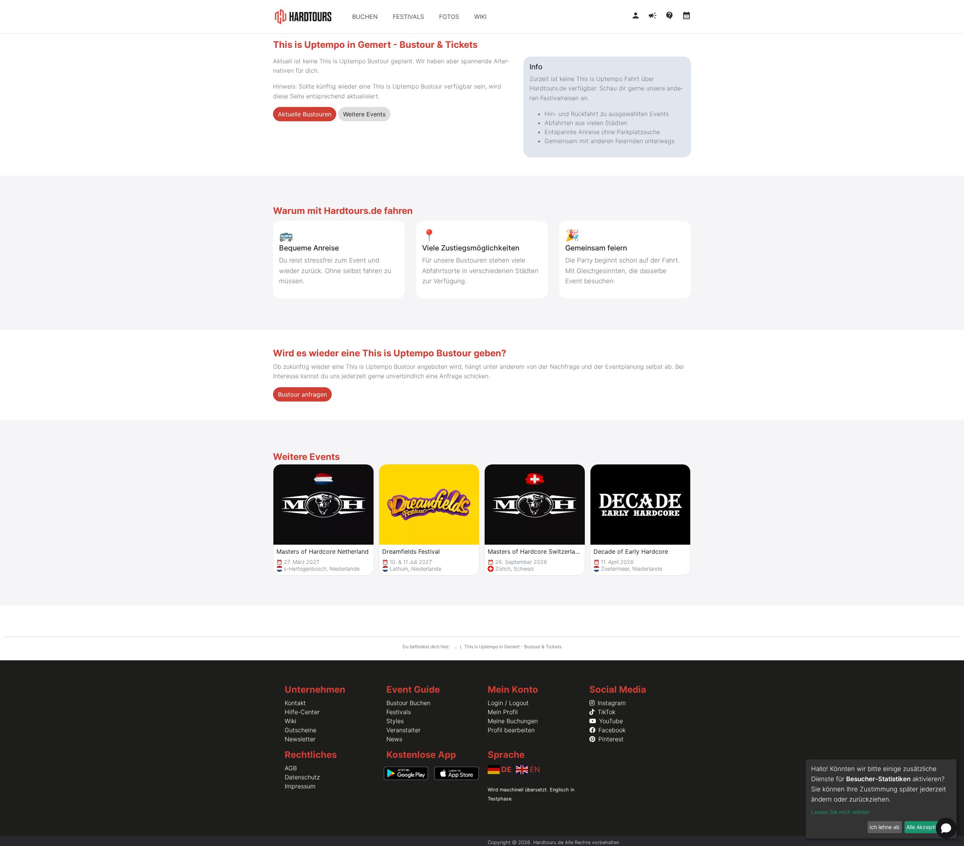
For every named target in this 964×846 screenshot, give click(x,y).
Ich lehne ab (884, 827)
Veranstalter (403, 730)
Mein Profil (503, 712)
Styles (395, 721)
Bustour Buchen (408, 703)
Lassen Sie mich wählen (840, 812)
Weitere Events (364, 114)
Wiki (290, 721)
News (394, 739)
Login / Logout (508, 703)
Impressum (300, 786)
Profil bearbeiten (511, 730)
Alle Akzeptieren (926, 827)
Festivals (398, 712)
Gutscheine (300, 730)
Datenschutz (302, 777)
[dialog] (881, 798)
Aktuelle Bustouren (304, 114)
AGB (291, 768)
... (456, 646)
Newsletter (300, 739)
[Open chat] (946, 828)
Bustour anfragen (302, 394)
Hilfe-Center (302, 712)
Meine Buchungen (513, 721)
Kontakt (295, 703)
